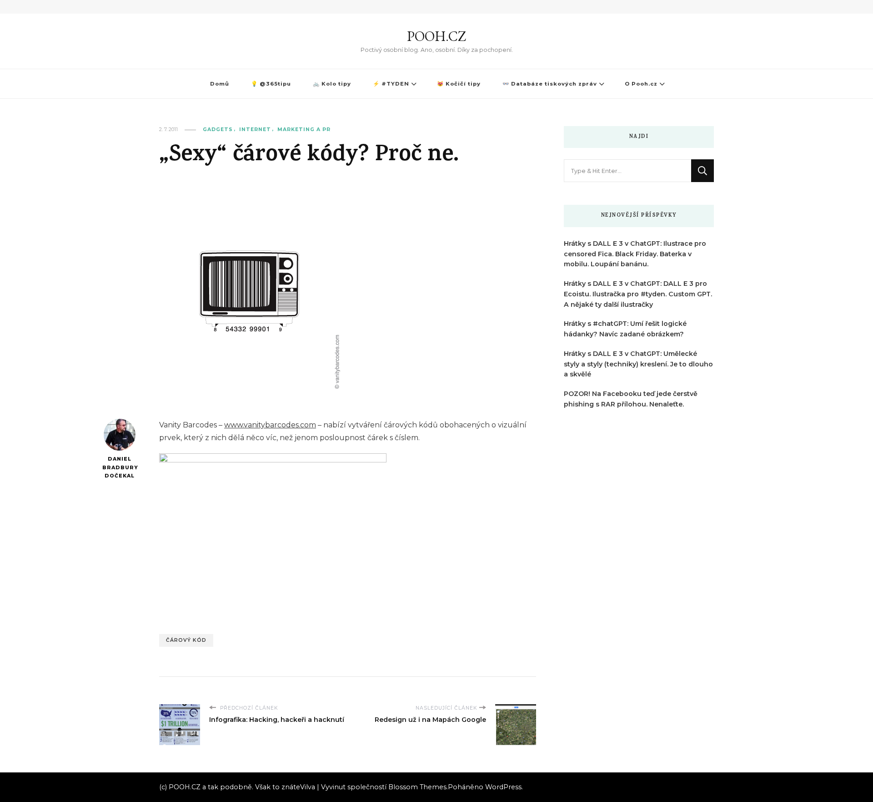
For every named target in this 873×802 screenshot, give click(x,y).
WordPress (503, 787)
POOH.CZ (436, 36)
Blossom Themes (417, 787)
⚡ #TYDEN (391, 84)
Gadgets (218, 129)
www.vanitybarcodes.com (270, 425)
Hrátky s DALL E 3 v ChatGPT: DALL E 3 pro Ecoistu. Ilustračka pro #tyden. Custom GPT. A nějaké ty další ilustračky (638, 294)
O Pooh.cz (641, 84)
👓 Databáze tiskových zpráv (549, 84)
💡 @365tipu (271, 84)
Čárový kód (186, 640)
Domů (219, 84)
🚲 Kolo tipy (332, 84)
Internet (255, 129)
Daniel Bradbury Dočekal (119, 467)
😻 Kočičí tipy (459, 84)
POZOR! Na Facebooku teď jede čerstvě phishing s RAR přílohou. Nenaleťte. (630, 399)
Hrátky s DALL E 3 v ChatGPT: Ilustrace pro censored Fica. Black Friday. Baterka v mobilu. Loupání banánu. (635, 254)
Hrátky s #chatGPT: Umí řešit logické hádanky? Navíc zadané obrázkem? (625, 329)
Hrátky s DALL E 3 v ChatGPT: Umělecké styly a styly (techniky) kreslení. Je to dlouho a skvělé (638, 364)
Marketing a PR (304, 129)
